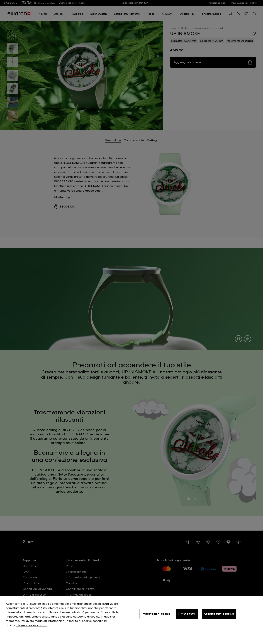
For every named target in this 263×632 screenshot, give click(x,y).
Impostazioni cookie (156, 613)
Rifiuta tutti (186, 613)
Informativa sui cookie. (31, 625)
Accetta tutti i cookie (219, 613)
